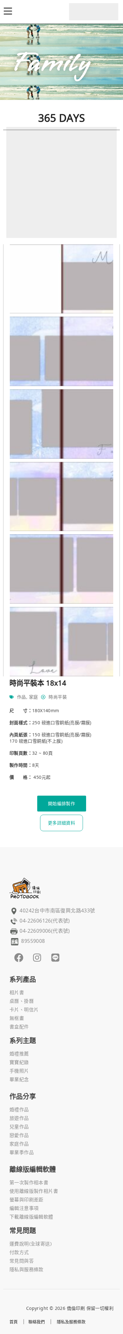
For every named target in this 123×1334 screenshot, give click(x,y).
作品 (21, 697)
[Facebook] (18, 958)
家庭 (33, 697)
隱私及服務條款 (71, 1321)
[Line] (55, 958)
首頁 (13, 1321)
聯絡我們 (36, 1321)
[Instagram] (37, 958)
